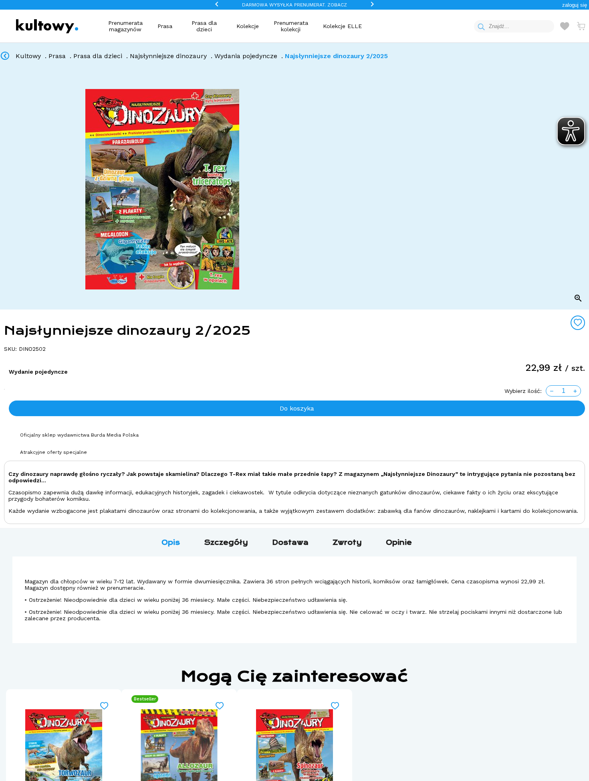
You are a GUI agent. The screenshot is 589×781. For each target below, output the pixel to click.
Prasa (164, 26)
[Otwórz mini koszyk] (581, 26)
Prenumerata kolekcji (291, 26)
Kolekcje (247, 26)
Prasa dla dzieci (204, 26)
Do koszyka (297, 408)
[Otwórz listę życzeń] (564, 26)
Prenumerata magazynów (125, 26)
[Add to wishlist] (578, 323)
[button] (574, 5)
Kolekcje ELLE (342, 26)
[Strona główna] (47, 26)
